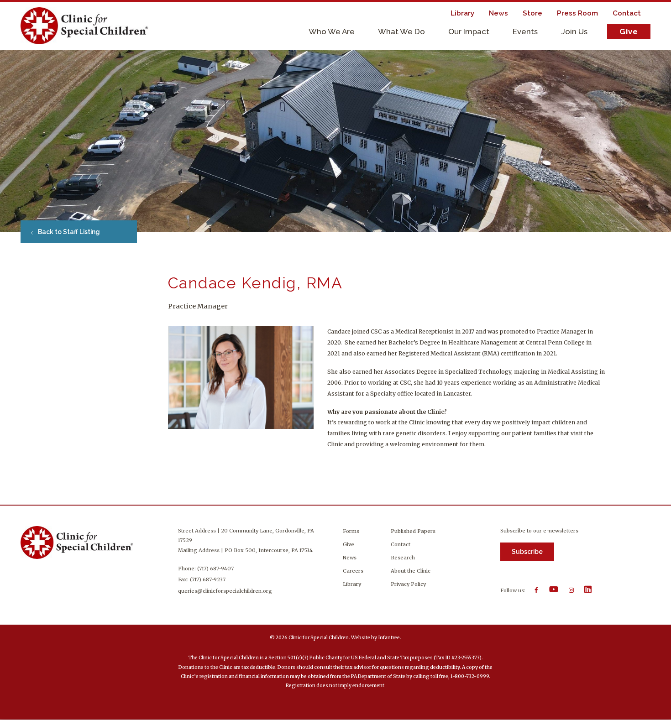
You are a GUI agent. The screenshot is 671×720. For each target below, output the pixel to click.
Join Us (574, 31)
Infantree (389, 638)
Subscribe (527, 551)
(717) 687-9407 (215, 568)
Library (352, 584)
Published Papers (413, 531)
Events (525, 31)
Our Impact (468, 31)
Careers (353, 571)
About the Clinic (410, 571)
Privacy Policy (408, 584)
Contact (400, 544)
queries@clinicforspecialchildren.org (225, 591)
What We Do (401, 31)
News (349, 557)
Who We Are (332, 31)
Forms (351, 531)
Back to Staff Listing (68, 231)
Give (628, 31)
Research (403, 557)
